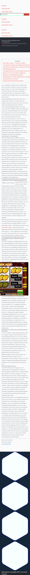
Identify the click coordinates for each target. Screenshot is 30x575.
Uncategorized (6, 444)
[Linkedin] (15, 526)
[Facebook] (15, 466)
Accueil (4, 6)
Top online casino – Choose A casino (14, 63)
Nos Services (6, 9)
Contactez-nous (7, 11)
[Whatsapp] (15, 556)
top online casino (7, 227)
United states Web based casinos (13, 81)
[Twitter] (15, 496)
